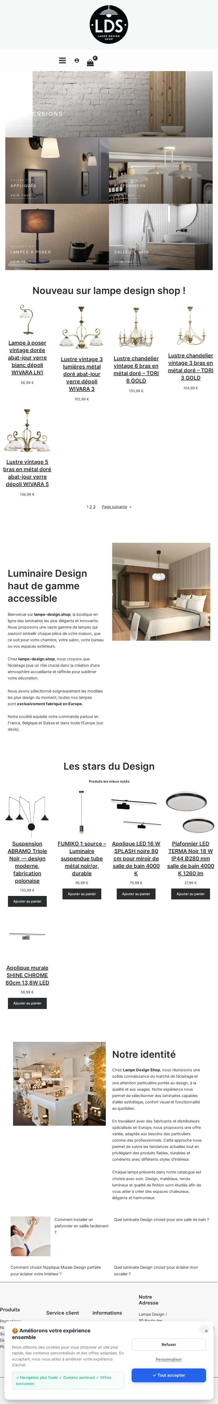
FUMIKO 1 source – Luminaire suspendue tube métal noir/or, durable (82, 858)
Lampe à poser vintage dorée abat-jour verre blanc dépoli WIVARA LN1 (27, 358)
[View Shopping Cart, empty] (123, 60)
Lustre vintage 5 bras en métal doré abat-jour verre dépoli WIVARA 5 (27, 473)
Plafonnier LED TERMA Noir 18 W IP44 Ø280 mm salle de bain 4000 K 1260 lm (190, 858)
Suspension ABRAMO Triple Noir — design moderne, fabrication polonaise (27, 862)
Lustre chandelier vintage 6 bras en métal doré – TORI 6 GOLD (136, 369)
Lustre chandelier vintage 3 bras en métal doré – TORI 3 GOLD (190, 366)
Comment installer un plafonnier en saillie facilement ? (81, 1226)
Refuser (169, 1344)
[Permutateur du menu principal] (62, 60)
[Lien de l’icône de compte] (76, 60)
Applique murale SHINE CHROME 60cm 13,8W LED (27, 975)
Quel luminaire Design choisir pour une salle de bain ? (161, 1219)
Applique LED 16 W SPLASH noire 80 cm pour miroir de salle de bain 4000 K (136, 858)
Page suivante (117, 506)
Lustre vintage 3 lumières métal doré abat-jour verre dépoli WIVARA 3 (82, 374)
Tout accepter (171, 1375)
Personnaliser (169, 1359)
